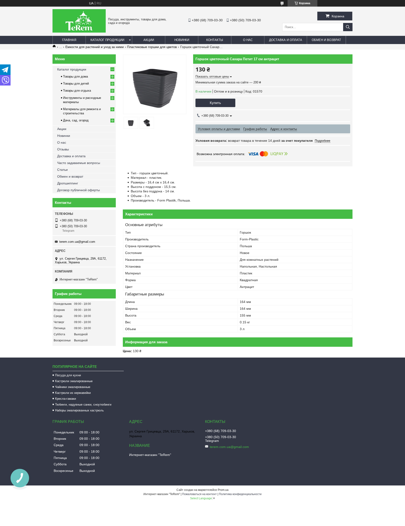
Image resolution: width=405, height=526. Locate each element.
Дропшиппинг (67, 183)
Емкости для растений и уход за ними (94, 47)
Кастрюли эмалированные (74, 381)
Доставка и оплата (285, 40)
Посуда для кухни (68, 375)
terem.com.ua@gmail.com (77, 241)
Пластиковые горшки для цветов (152, 47)
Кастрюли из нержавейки (73, 393)
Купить (215, 103)
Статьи (62, 170)
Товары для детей (76, 83)
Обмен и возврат (326, 40)
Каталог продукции (107, 40)
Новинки (181, 40)
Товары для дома (75, 76)
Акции (148, 40)
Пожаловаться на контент (199, 494)
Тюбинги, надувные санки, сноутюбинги (83, 404)
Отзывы (63, 149)
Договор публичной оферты (78, 190)
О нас (248, 40)
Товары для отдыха (77, 90)
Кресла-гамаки (65, 398)
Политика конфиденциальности (240, 494)
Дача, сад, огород (76, 120)
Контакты (214, 40)
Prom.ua (223, 490)
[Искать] (347, 27)
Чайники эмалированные (72, 387)
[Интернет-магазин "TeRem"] (79, 31)
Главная (69, 40)
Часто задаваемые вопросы (78, 163)
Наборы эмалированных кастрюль (79, 410)
